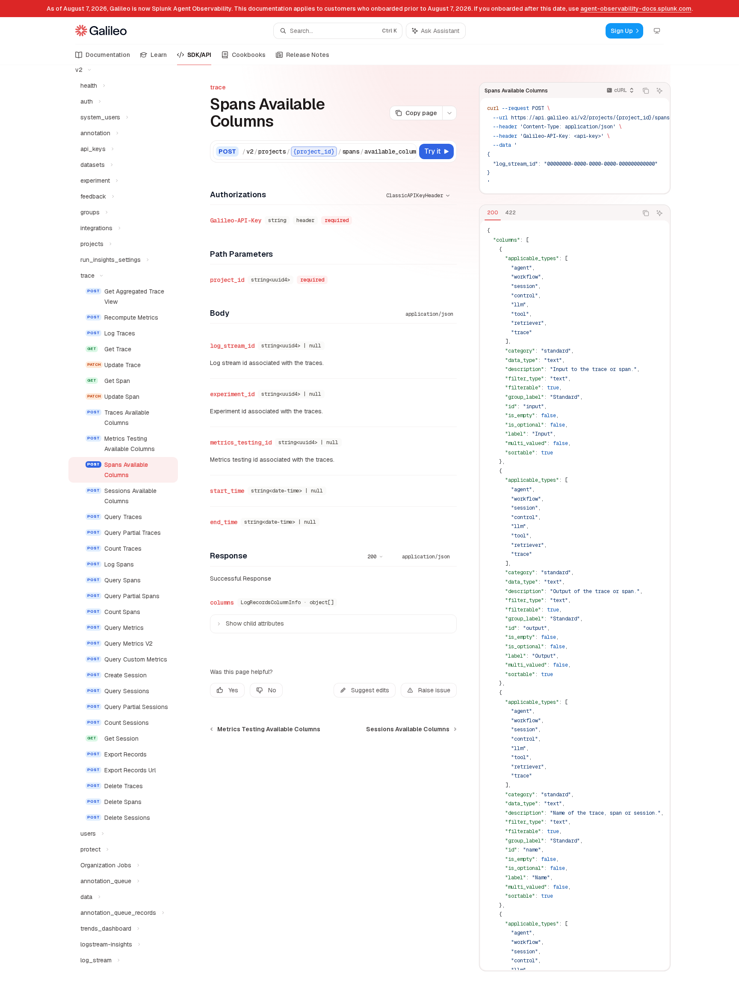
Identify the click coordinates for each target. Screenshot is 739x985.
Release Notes (307, 55)
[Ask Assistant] (659, 90)
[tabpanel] (574, 595)
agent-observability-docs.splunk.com (636, 8)
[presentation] (130, 525)
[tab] (493, 213)
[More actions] (449, 113)
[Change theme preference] (657, 31)
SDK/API (199, 55)
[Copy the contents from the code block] (645, 90)
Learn (159, 55)
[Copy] (408, 151)
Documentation (108, 55)
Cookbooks (249, 55)
